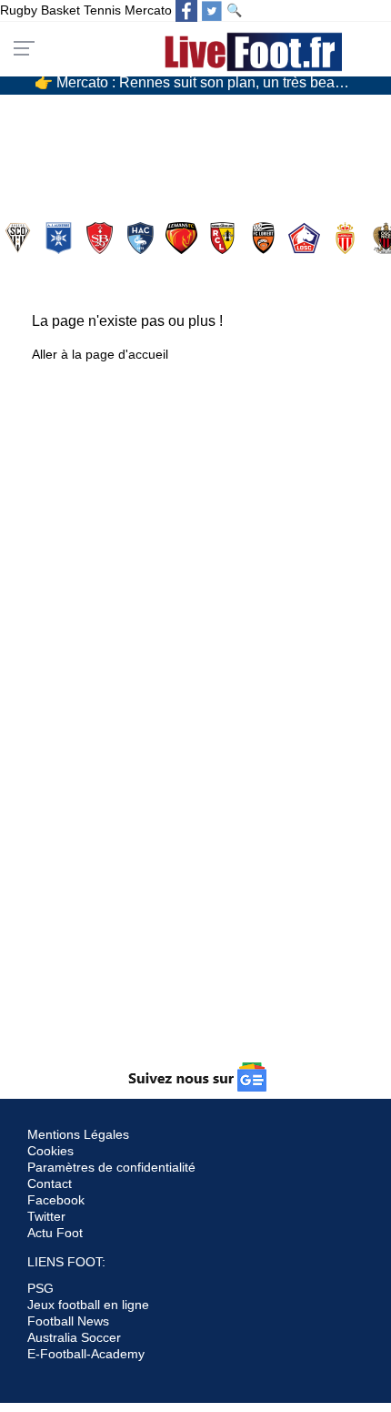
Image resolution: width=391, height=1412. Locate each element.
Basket (60, 10)
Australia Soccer (74, 1337)
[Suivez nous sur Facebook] (186, 11)
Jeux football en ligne (88, 1304)
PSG (40, 1288)
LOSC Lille (306, 238)
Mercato (148, 10)
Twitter (46, 1216)
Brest (101, 238)
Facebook (56, 1200)
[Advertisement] (195, 887)
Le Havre (142, 238)
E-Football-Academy (86, 1353)
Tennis (102, 10)
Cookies (50, 1150)
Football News (68, 1321)
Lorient (265, 238)
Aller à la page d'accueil (100, 354)
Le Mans (183, 238)
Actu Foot (55, 1232)
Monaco (347, 238)
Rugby (18, 10)
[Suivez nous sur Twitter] (212, 11)
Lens (224, 238)
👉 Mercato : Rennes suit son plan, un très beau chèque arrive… (202, 81)
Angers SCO (19, 238)
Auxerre (60, 238)
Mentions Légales (78, 1134)
